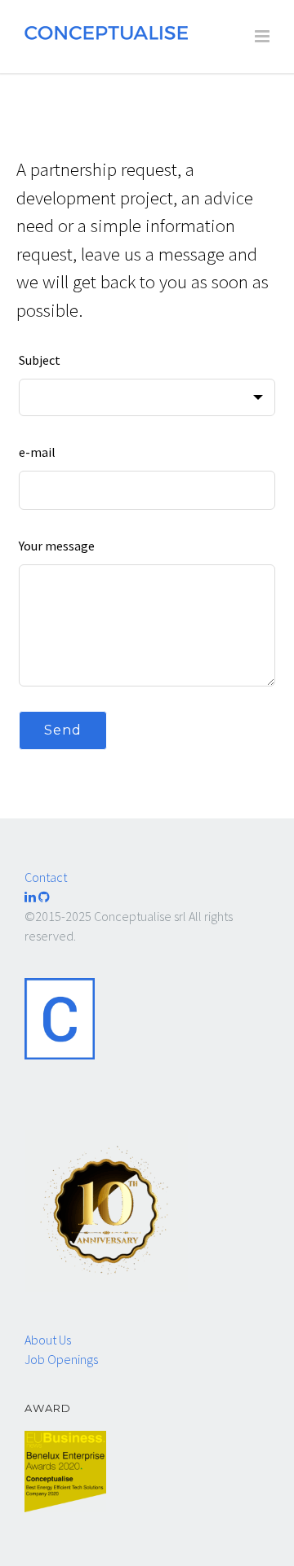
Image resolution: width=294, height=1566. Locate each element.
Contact (45, 877)
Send (63, 730)
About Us (47, 1339)
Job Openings (61, 1359)
